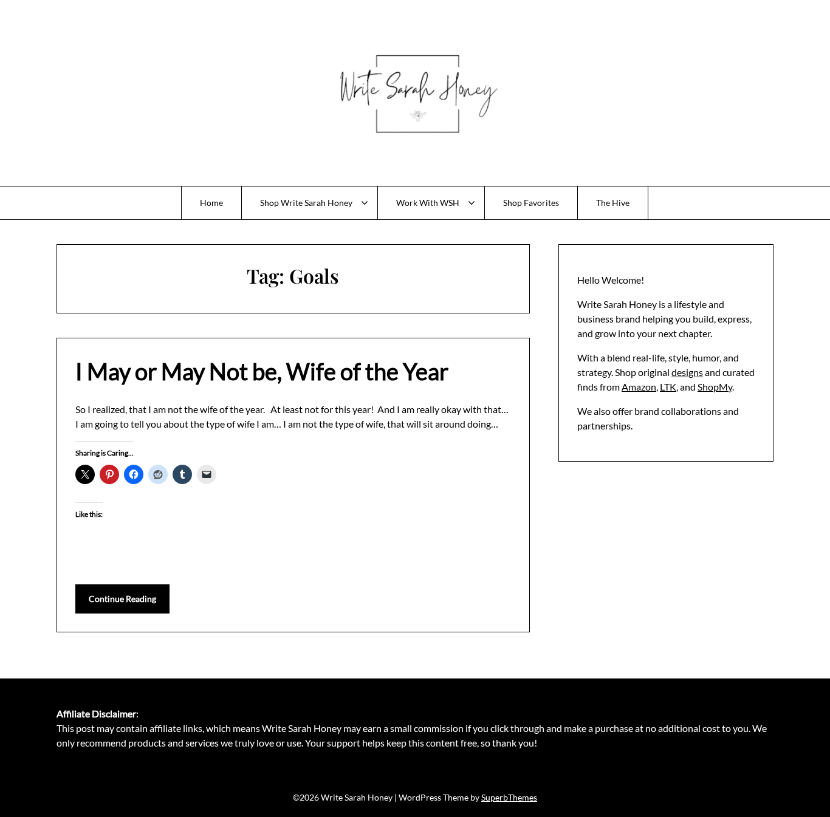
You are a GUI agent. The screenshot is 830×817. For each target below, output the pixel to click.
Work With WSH (427, 202)
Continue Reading (122, 598)
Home (211, 202)
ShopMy (715, 386)
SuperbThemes (509, 797)
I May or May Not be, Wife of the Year (261, 371)
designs (687, 372)
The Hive (612, 202)
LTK (668, 386)
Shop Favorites (531, 202)
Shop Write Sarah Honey (306, 202)
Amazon (639, 386)
